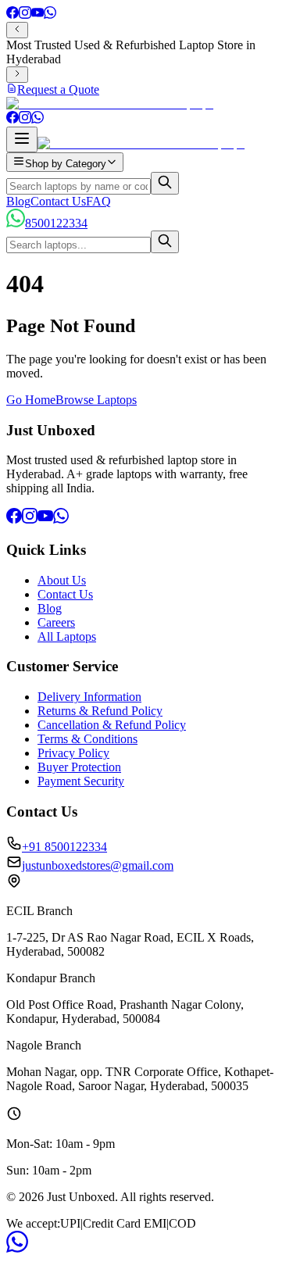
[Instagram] (25, 14)
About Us (62, 580)
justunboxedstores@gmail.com (97, 865)
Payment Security (81, 781)
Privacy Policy (73, 753)
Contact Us (58, 201)
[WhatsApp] (50, 14)
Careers (56, 622)
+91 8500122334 (64, 846)
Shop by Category (65, 164)
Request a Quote (58, 89)
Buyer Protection (79, 767)
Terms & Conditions (88, 738)
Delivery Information (89, 696)
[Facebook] (12, 14)
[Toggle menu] (22, 139)
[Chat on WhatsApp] (17, 1248)
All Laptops (67, 636)
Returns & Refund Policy (100, 710)
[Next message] (17, 74)
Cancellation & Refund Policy (112, 724)
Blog (18, 201)
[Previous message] (17, 30)
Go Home (30, 399)
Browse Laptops (96, 399)
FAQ (98, 201)
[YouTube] (37, 14)
